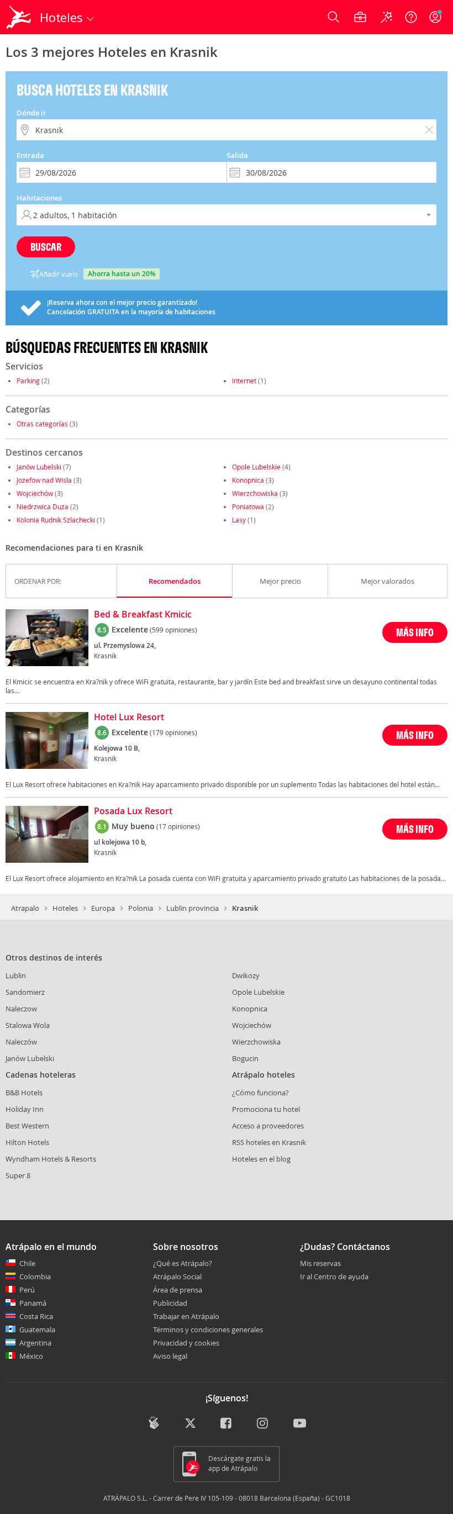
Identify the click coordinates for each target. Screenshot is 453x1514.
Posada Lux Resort (133, 811)
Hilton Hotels (27, 1142)
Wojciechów (35, 493)
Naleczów (21, 1042)
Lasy (239, 519)
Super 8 (18, 1175)
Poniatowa (248, 506)
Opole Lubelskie (256, 466)
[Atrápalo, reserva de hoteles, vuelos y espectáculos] (20, 17)
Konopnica (248, 480)
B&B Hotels (24, 1093)
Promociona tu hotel (266, 1109)
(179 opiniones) (173, 732)
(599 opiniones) (173, 629)
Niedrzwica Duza (43, 506)
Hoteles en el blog (261, 1159)
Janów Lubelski (39, 466)
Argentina (35, 1343)
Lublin (16, 975)
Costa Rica (36, 1316)
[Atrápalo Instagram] (263, 1423)
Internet (244, 380)
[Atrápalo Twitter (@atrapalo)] (190, 1423)
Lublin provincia (192, 908)
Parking (28, 380)
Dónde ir (31, 113)
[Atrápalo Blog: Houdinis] (154, 1422)
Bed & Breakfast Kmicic (143, 614)
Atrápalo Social (177, 1276)
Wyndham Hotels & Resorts (51, 1159)
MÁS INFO (415, 632)
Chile (27, 1263)
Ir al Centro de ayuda (334, 1277)
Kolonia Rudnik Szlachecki (56, 519)
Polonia (140, 908)
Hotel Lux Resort (129, 717)
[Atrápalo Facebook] (226, 1423)
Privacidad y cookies (186, 1343)
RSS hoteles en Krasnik (269, 1142)
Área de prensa (177, 1290)
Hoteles (65, 908)
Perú (27, 1290)
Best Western (27, 1126)
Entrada (30, 155)
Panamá (32, 1303)
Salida (237, 155)
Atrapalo (25, 908)
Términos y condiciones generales (208, 1329)
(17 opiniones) (178, 826)
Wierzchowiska (255, 493)
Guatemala (37, 1329)
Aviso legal (170, 1356)
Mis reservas (320, 1263)
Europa (103, 908)
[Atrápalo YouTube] (299, 1423)
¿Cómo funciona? (260, 1093)
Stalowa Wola (28, 1025)
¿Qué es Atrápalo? (182, 1263)
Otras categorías (42, 423)
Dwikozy (246, 975)
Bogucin (245, 1058)
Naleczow (21, 1009)
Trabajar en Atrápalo (186, 1316)
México (31, 1356)
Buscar (45, 247)
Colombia (35, 1276)
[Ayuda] (411, 17)
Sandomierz (25, 992)
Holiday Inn (25, 1109)
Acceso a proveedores (268, 1126)
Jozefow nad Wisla (44, 480)
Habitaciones (39, 198)
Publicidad (170, 1303)
